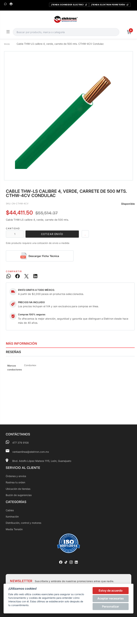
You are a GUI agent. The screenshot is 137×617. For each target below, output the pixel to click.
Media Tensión (14, 529)
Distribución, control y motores (23, 522)
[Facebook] (60, 562)
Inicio (7, 44)
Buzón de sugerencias (19, 495)
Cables (10, 510)
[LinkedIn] (76, 562)
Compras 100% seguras (31, 314)
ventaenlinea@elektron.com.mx (30, 451)
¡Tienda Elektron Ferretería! (108, 4)
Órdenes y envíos (16, 476)
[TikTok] (65, 562)
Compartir (14, 271)
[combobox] (66, 32)
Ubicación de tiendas (18, 488)
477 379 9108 (20, 442)
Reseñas (13, 352)
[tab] (70, 343)
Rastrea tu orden (15, 482)
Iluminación (12, 516)
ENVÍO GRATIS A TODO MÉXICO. (36, 289)
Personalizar (110, 606)
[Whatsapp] (5, 4)
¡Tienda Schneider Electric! (67, 4)
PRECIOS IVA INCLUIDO (31, 302)
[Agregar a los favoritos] (85, 233)
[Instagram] (71, 562)
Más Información (21, 343)
